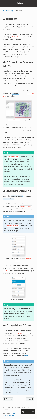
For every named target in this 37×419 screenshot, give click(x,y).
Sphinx (12, 413)
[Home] (3, 11)
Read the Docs (10, 415)
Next (30, 399)
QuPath (20, 3)
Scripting (9, 11)
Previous (8, 399)
